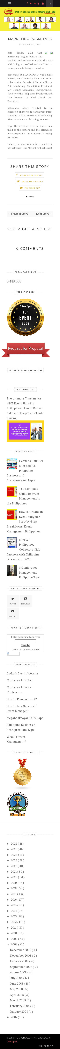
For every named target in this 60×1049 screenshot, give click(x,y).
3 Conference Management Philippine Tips (29, 572)
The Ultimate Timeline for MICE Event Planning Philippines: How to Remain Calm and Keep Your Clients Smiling (25, 408)
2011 (14, 927)
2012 (14, 922)
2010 (14, 933)
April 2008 (17, 995)
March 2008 (18, 1000)
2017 (14, 894)
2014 (14, 911)
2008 (14, 944)
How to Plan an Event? (22, 699)
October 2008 (19, 961)
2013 (14, 916)
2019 (14, 883)
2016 (14, 899)
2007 (14, 1017)
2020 (14, 877)
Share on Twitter (32, 181)
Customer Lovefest (19, 680)
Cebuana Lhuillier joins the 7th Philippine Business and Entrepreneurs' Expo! (25, 470)
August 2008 (18, 972)
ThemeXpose (12, 1042)
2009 (14, 939)
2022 (14, 866)
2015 (14, 905)
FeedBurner (32, 649)
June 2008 (17, 983)
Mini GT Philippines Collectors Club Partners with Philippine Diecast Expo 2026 (23, 549)
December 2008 (21, 950)
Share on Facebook (31, 175)
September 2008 (21, 967)
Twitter (12, 604)
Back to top (45, 1046)
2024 (14, 855)
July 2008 (16, 978)
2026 (14, 843)
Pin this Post (32, 188)
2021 (14, 871)
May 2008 (17, 989)
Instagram (25, 604)
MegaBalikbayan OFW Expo (25, 718)
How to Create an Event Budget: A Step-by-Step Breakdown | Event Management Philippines (25, 521)
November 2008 (21, 955)
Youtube (12, 616)
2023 (14, 860)
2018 (14, 888)
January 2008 (19, 1011)
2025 (14, 849)
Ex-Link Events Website (22, 673)
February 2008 (20, 1006)
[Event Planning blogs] (22, 789)
